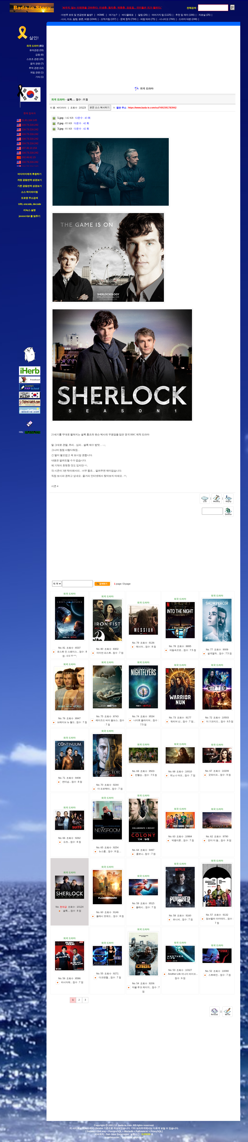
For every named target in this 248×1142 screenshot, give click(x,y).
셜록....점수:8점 (72, 910)
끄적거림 (105, 19)
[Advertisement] (29, 282)
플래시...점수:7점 (146, 907)
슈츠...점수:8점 (72, 842)
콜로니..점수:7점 (146, 854)
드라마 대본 (185, 19)
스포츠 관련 (33, 59)
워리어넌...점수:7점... (182, 721)
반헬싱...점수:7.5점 (146, 775)
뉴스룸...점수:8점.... (110, 851)
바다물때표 (127, 15)
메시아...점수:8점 (146, 646)
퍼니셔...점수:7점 (183, 919)
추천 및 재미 (182, 15)
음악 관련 (35, 63)
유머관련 (34, 50)
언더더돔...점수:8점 (219, 840)
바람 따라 (145, 19)
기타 (37, 77)
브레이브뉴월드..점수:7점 (72, 722)
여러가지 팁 (158, 15)
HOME (100, 15)
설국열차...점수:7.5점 (220, 653)
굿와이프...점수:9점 (219, 775)
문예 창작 (125, 19)
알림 (140, 15)
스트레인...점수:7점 (219, 975)
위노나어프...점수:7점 (182, 775)
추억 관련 (34, 68)
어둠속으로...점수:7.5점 (183, 650)
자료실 (202, 15)
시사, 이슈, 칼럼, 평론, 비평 (75, 19)
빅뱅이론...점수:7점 (183, 840)
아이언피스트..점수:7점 (109, 653)
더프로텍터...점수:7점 (110, 788)
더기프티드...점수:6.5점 (219, 721)
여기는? (113, 15)
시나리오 (164, 19)
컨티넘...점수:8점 (72, 782)
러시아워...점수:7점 (72, 982)
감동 (37, 54)
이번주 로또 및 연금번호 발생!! (77, 15)
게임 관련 (35, 72)
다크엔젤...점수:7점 (110, 977)
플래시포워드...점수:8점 (110, 916)
